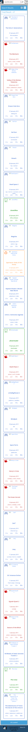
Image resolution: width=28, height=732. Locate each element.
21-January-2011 (14, 268)
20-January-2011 (14, 294)
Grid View (21, 7)
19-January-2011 (14, 320)
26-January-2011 (14, 163)
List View (25, 7)
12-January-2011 (14, 528)
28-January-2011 (14, 59)
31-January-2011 (14, 33)
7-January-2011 (13, 606)
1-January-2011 (13, 685)
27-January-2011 (14, 111)
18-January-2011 (14, 372)
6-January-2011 (13, 659)
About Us (22, 727)
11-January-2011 (14, 554)
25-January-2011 (14, 189)
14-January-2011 (14, 476)
